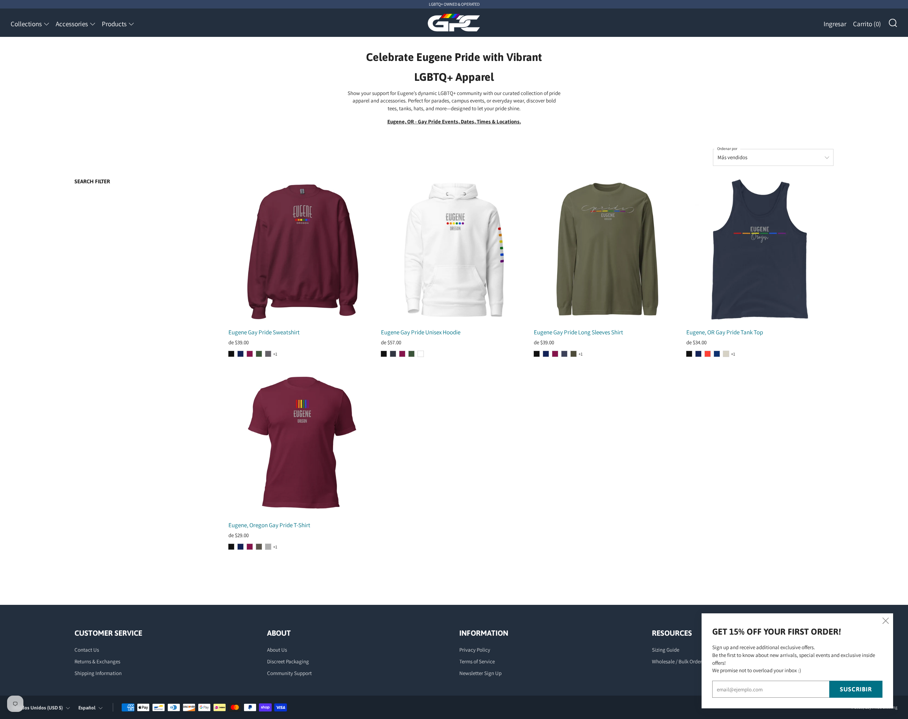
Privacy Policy (474, 649)
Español (86, 707)
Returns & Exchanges (97, 661)
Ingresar (835, 23)
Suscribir (856, 689)
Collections (26, 23)
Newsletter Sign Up (480, 673)
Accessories (72, 23)
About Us (277, 649)
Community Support (289, 673)
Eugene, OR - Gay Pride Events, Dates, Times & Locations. (454, 121)
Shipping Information (98, 673)
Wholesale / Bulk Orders (678, 661)
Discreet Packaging (288, 661)
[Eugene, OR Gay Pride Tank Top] (760, 250)
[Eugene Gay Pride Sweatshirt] (302, 250)
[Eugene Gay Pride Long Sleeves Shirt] (607, 250)
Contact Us (86, 649)
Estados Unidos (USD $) (38, 707)
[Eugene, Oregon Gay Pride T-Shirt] (302, 443)
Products (114, 23)
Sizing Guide (665, 649)
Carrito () (867, 23)
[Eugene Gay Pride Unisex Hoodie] (454, 250)
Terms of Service (477, 661)
